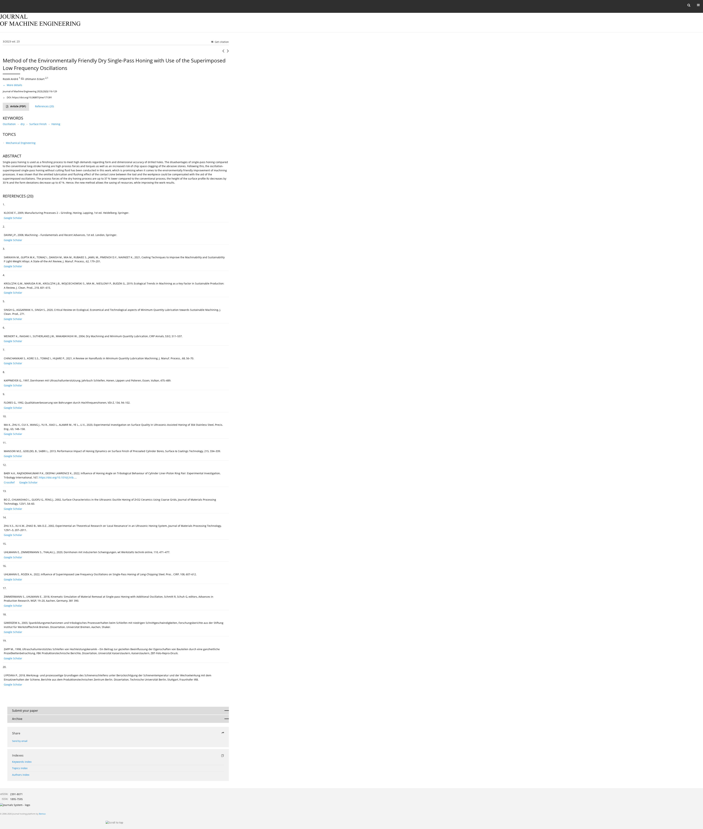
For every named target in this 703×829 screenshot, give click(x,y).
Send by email (19, 741)
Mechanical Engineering (21, 143)
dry (23, 124)
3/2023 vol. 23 (11, 41)
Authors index (20, 774)
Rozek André (10, 79)
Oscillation (9, 124)
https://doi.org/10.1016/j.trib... (57, 477)
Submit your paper (25, 711)
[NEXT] (227, 52)
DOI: (29, 97)
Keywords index (21, 761)
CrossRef (9, 482)
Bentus (42, 813)
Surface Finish (38, 124)
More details (14, 85)
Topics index (19, 768)
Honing (55, 124)
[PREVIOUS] (223, 52)
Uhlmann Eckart (34, 79)
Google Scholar (13, 218)
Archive (17, 719)
